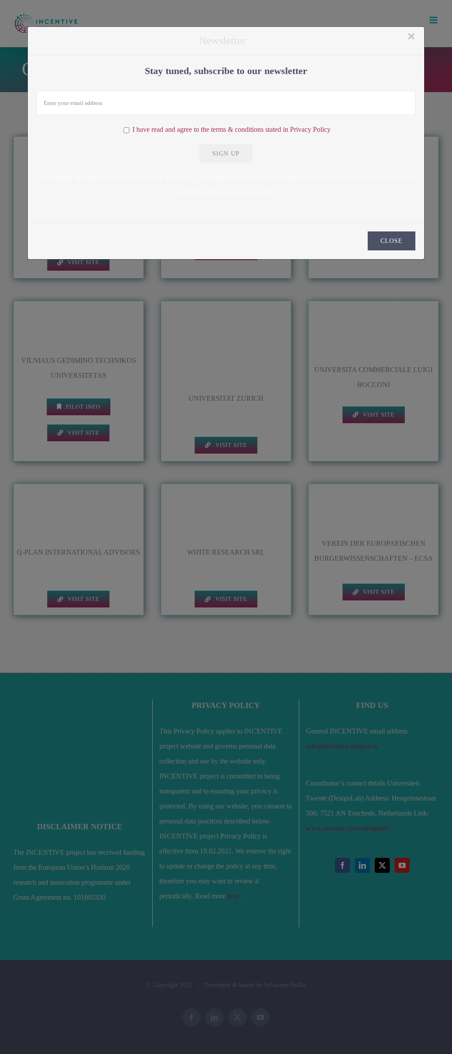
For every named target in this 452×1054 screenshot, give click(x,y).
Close (391, 241)
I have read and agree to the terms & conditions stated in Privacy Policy (231, 129)
